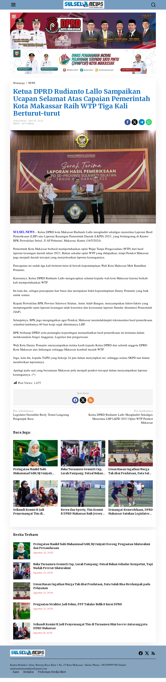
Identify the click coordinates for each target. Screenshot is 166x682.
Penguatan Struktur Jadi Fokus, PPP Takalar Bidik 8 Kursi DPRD (77, 604)
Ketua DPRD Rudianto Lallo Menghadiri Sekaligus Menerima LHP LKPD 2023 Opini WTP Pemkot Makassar (120, 417)
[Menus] (13, 5)
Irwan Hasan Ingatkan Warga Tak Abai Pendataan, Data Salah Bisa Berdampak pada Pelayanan (130, 471)
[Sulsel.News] (83, 4)
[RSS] (90, 400)
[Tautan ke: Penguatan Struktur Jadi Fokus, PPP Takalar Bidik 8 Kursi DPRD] (21, 610)
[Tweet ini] (135, 122)
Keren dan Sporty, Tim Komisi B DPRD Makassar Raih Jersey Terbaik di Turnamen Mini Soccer (82, 512)
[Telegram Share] (142, 122)
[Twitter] (83, 400)
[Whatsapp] (149, 122)
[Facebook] (75, 400)
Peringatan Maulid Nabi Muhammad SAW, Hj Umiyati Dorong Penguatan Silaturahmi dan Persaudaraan (35, 471)
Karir (16, 672)
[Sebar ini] (128, 122)
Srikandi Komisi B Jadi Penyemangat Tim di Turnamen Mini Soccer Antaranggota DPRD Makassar (34, 512)
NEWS (16, 123)
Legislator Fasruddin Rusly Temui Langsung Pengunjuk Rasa (41, 415)
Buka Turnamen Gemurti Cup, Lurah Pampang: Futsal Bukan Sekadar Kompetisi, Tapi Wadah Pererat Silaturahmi (83, 471)
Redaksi (28, 672)
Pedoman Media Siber (52, 672)
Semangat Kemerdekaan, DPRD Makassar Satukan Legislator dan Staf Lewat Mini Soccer (130, 512)
